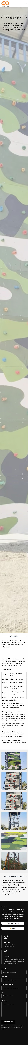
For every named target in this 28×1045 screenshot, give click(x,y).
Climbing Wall (11, 642)
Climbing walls (11, 740)
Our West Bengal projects (18, 742)
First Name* (5, 969)
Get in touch (18, 889)
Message (4, 1000)
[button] (25, 3)
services (15, 894)
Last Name (4, 977)
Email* (3, 992)
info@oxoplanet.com (10, 945)
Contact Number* (7, 984)
